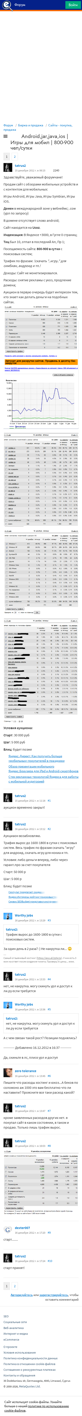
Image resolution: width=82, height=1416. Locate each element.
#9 (49, 1232)
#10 (50, 1261)
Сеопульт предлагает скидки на (27, 892)
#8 (49, 1146)
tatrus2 (20, 165)
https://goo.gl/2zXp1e (49, 958)
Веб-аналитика (13, 1328)
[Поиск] (60, 6)
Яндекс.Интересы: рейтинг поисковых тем (33, 897)
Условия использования (19, 1352)
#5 (49, 1009)
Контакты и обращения (19, 1375)
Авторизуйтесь (22, 1295)
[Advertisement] (41, 22)
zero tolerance (25, 1071)
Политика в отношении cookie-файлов (29, 1364)
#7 (49, 1111)
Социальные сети (15, 1322)
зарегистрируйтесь (53, 1295)
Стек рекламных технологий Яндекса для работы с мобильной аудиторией (44, 779)
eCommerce (11, 1340)
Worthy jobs (24, 915)
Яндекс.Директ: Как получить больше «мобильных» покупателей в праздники (37, 758)
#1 (49, 800)
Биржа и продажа (30, 125)
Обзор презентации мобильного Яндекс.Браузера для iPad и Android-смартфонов (44, 768)
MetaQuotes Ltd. (29, 1386)
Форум (8, 125)
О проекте (10, 1347)
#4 (49, 979)
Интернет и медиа (15, 1334)
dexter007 (22, 1227)
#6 (49, 1076)
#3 (49, 920)
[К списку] (12, 137)
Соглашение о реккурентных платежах (29, 1370)
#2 (49, 829)
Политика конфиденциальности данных (30, 1358)
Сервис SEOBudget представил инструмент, (34, 901)
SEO (6, 1316)
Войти (73, 4)
